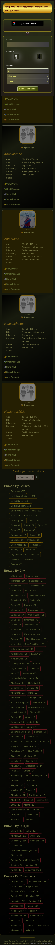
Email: (9, 39)
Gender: (10, 52)
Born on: (10, 66)
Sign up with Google (27, 23)
